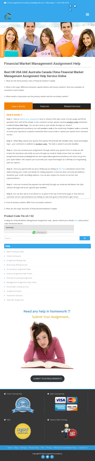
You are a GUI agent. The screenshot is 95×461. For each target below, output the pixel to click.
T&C (42, 447)
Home (10, 447)
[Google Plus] (70, 10)
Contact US (83, 447)
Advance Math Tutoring (58, 420)
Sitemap (23, 447)
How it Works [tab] (18, 106)
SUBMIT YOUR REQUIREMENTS (47, 378)
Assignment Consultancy (53, 454)
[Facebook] (70, 6)
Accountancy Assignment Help (18, 269)
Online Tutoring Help (14, 394)
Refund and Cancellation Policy (65, 447)
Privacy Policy (34, 447)
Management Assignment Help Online (21, 282)
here (76, 220)
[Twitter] (75, 6)
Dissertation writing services (18, 287)
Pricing (49, 447)
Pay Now (62, 169)
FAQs (9, 420)
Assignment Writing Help (16, 260)
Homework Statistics (15, 295)
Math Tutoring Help (57, 394)
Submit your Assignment (29, 119)
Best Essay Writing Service (17, 265)
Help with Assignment (15, 300)
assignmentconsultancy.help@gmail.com (28, 2)
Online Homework (14, 256)
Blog (16, 447)
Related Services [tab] (72, 106)
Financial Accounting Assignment (19, 278)
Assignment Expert (14, 291)
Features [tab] (44, 106)
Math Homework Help (15, 251)
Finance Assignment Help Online (19, 273)
